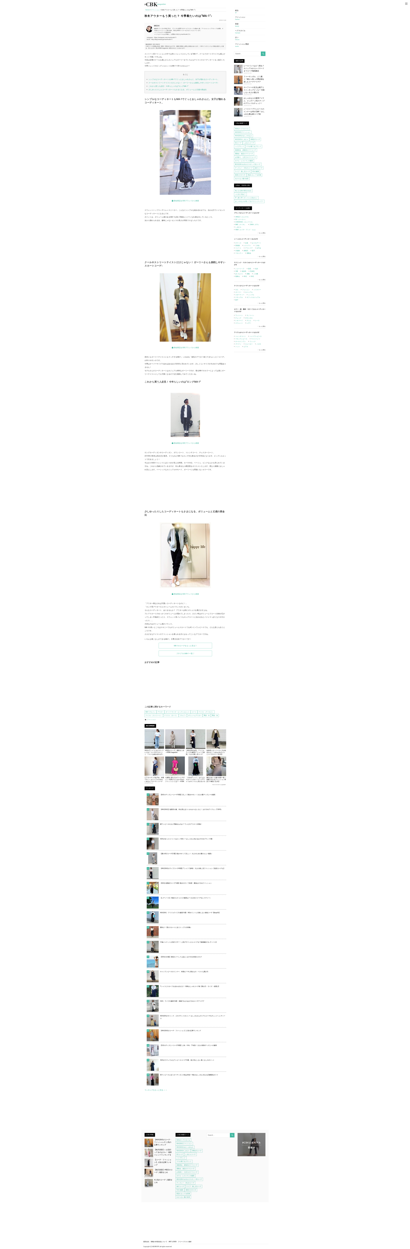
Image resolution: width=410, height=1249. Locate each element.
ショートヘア (239, 269)
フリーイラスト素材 (184, 1241)
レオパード (239, 320)
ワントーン (239, 315)
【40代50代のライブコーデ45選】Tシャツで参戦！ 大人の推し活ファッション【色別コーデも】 (192, 868)
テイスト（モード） (171, 715)
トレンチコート (240, 336)
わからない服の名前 (241, 178)
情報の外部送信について (159, 1241)
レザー (249, 323)
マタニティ (239, 253)
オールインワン (240, 341)
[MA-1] (185, 415)
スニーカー (249, 344)
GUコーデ (238, 143)
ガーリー (238, 292)
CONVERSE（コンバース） (244, 222)
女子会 (258, 248)
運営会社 (146, 1241)
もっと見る (262, 233)
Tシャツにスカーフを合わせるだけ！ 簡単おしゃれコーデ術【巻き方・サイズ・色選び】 (190, 986)
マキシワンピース (241, 339)
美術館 (237, 245)
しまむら (238, 227)
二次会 (257, 245)
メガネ (258, 344)
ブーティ (238, 344)
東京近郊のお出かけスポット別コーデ (247, 164)
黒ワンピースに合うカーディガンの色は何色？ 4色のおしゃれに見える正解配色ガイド (189, 1075)
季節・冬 (207, 715)
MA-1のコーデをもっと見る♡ (185, 646)
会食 (246, 243)
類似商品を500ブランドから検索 (186, 201)
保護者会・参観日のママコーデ (245, 150)
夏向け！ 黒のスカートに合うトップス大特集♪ (175, 927)
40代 (245, 276)
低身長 (244, 271)
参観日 (246, 250)
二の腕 (255, 274)
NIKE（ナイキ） (240, 224)
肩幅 (248, 274)
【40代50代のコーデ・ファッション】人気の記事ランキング (180, 1030)
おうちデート (256, 243)
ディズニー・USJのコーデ (244, 168)
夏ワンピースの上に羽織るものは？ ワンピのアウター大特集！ (181, 824)
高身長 (252, 271)
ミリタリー (257, 289)
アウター (160, 712)
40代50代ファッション (242, 132)
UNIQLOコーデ (255, 139)
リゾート (238, 248)
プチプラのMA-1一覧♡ (185, 653)
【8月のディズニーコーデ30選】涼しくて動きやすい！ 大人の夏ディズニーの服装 (187, 794)
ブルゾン (183, 715)
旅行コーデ (258, 168)
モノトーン (250, 315)
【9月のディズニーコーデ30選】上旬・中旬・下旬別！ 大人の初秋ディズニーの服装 (188, 1045)
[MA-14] (185, 555)
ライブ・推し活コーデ (242, 171)
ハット (237, 346)
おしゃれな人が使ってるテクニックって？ (249, 201)
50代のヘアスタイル (242, 129)
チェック (238, 318)
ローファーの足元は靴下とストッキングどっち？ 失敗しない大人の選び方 (254, 90)
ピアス (246, 346)
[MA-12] (185, 307)
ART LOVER (172, 1241)
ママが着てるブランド (253, 146)
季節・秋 (215, 715)
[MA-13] (185, 152)
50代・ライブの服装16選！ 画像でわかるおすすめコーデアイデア (182, 1001)
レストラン (247, 245)
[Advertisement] (185, 241)
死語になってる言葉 (254, 175)
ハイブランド (239, 146)
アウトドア (249, 248)
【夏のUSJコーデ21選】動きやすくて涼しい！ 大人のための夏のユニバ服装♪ (186, 853)
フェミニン (246, 289)
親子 (253, 250)
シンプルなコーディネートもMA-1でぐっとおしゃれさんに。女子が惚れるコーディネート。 (184, 79)
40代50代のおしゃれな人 (243, 136)
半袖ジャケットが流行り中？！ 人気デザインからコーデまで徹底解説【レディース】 (188, 942)
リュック (253, 341)
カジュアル (249, 292)
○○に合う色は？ (240, 194)
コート (194, 712)
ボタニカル (249, 318)
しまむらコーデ (249, 143)
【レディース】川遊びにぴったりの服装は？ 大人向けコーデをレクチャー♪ (185, 898)
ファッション (151, 719)
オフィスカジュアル (253, 297)
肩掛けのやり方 (240, 175)
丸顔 (256, 269)
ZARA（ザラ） (255, 224)
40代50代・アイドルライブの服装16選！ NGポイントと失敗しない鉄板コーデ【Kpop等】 (190, 912)
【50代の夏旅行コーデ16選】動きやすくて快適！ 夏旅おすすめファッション (186, 883)
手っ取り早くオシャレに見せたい (246, 198)
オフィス (238, 243)
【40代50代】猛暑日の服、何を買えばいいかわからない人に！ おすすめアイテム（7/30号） (191, 809)
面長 (249, 269)
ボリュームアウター (195, 715)
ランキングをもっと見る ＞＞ (156, 1090)
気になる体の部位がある (243, 190)
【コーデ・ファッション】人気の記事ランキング (162, 1162)
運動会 (249, 253)
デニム (249, 320)
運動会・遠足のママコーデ (244, 153)
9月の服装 (255, 171)
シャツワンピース (256, 336)
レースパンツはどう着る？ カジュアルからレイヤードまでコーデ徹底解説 (254, 68)
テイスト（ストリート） (154, 715)
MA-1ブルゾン (150, 712)
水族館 (237, 250)
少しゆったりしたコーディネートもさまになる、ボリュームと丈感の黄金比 (178, 90)
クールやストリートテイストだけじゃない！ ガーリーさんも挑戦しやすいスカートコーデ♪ (183, 83)
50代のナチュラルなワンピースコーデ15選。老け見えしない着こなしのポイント (187, 1060)
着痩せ (237, 276)
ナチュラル (239, 297)
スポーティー (239, 295)
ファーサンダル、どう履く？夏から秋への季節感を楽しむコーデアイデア (254, 79)
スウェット (239, 323)
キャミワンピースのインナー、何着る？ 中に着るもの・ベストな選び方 (184, 971)
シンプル (251, 295)
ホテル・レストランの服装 (244, 161)
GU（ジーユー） (240, 219)
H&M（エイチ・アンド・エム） (245, 230)
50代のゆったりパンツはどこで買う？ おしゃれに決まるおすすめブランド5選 (186, 839)
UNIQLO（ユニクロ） (242, 217)
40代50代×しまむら (241, 139)
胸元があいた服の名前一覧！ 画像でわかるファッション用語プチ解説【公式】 (216, 779)
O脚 (236, 271)
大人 (236, 289)
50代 (252, 276)
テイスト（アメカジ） (205, 712)
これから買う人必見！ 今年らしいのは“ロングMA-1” (168, 86)
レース (257, 320)
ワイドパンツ (255, 339)
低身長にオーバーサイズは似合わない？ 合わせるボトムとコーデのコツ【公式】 (216, 752)
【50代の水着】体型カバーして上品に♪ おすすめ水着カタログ (181, 957)
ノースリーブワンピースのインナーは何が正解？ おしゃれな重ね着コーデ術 (254, 111)
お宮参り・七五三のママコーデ (245, 157)
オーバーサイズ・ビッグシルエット (178, 712)
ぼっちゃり (239, 274)
